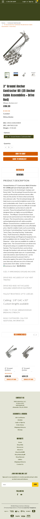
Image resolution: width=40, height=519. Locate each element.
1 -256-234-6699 (11, 1)
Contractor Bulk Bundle (14, 23)
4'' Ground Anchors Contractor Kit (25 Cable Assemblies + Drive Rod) (10, 369)
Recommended (20, 334)
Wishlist (20, 420)
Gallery (20, 459)
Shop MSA (20, 445)
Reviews (19, 174)
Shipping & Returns (20, 427)
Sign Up (31, 1)
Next (36, 334)
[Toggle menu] (3, 3)
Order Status (20, 425)
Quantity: (7, 143)
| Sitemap (26, 506)
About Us (20, 449)
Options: (7, 133)
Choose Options (11, 379)
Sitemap (20, 430)
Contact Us (20, 464)
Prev (34, 334)
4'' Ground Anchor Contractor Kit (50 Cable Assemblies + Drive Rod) (27, 369)
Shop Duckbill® (20, 452)
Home (3, 23)
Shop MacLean (20, 457)
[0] (34, 1)
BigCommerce (14, 507)
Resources (20, 447)
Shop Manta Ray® (20, 454)
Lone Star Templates (29, 507)
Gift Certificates (20, 417)
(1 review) (6, 113)
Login (24, 1)
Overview (20, 169)
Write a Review (8, 117)
